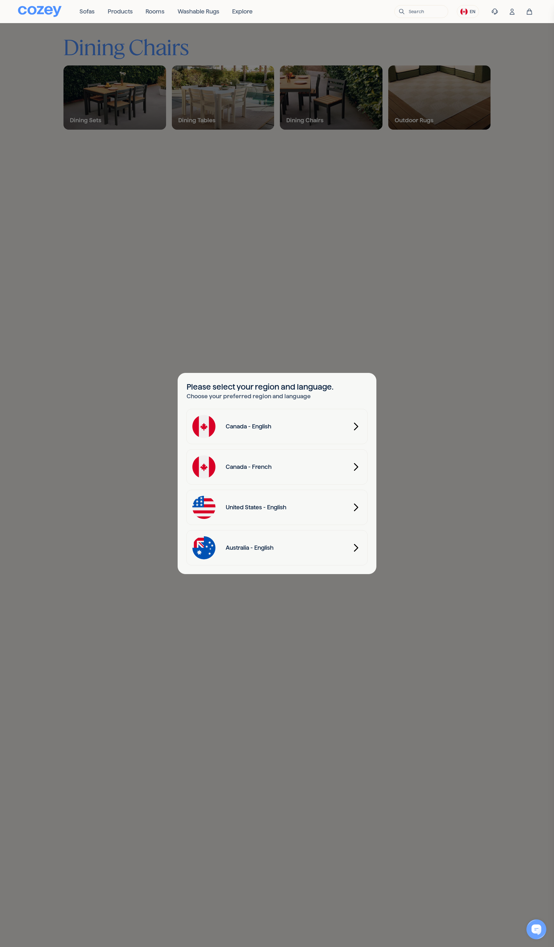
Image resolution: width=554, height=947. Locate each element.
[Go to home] (39, 11)
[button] (421, 11)
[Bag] (529, 11)
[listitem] (87, 11)
